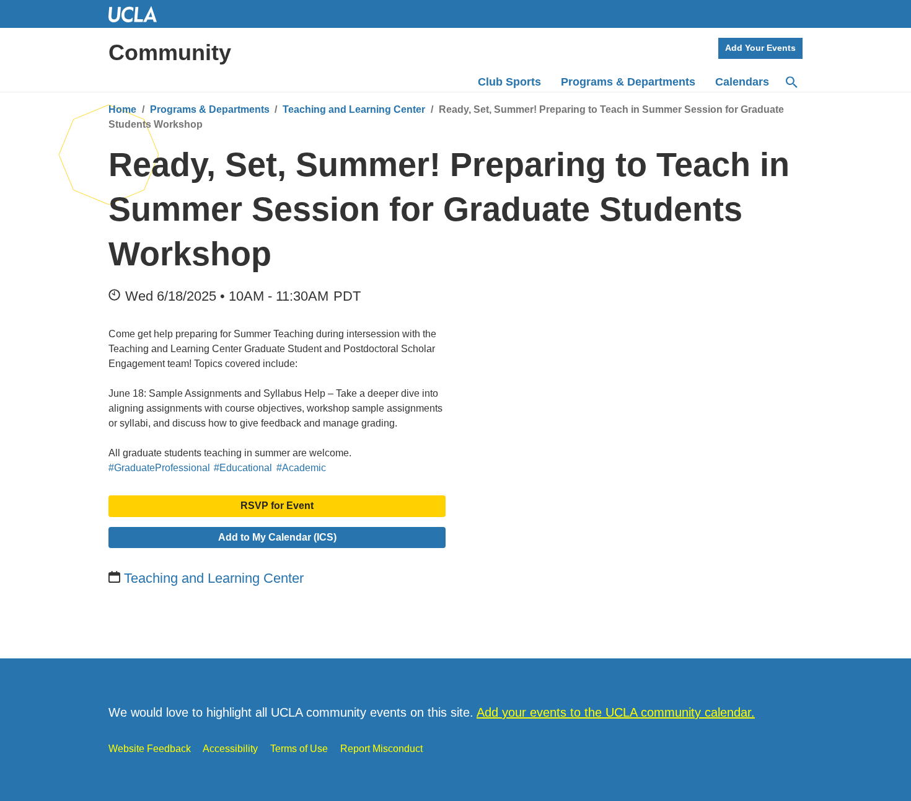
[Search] (791, 82)
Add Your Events (760, 48)
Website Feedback (149, 748)
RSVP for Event (277, 505)
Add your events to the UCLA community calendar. (616, 712)
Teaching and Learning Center (354, 109)
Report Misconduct (381, 748)
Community (169, 52)
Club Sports (509, 82)
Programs (628, 82)
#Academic (301, 467)
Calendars (742, 82)
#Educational (243, 467)
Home (122, 109)
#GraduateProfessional (159, 467)
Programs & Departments (210, 109)
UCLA (138, 14)
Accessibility (230, 748)
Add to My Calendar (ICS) (277, 537)
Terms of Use (299, 748)
